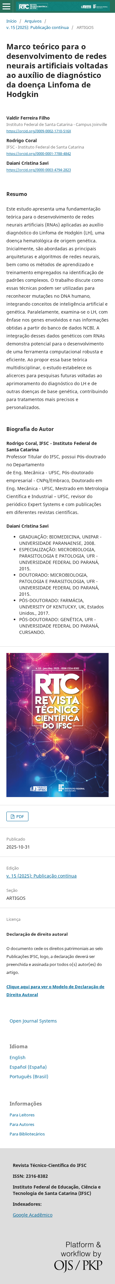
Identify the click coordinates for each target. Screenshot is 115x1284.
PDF (19, 816)
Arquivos (33, 21)
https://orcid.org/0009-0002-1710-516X (38, 131)
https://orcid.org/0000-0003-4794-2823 (38, 170)
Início (11, 21)
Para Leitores (22, 1115)
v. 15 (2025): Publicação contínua (37, 27)
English (18, 1057)
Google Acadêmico (32, 1215)
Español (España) (28, 1067)
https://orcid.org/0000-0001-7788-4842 (38, 153)
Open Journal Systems (33, 1021)
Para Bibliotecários (27, 1134)
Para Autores (22, 1124)
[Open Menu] (6, 6)
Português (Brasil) (29, 1076)
